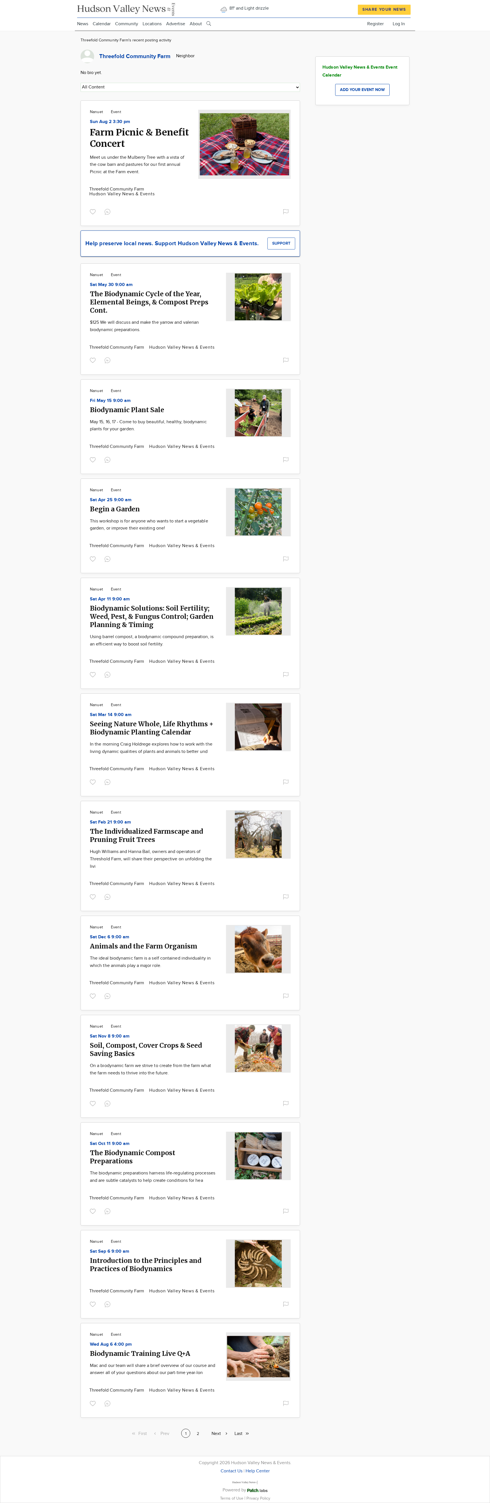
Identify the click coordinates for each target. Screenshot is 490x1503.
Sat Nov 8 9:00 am (110, 1036)
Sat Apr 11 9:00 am (110, 599)
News (82, 24)
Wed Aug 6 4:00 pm (111, 1344)
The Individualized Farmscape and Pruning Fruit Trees (146, 835)
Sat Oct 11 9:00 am (110, 1143)
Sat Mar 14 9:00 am (111, 714)
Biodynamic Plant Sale (127, 410)
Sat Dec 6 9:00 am (109, 937)
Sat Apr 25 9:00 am (111, 500)
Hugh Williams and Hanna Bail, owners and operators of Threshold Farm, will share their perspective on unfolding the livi (151, 859)
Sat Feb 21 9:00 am (110, 822)
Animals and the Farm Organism (143, 946)
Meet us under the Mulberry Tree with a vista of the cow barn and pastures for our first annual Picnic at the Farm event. (137, 165)
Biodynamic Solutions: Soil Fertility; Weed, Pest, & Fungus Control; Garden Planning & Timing (152, 616)
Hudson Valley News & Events (122, 194)
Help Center (258, 1471)
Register (375, 24)
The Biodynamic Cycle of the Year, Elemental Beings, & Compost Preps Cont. (149, 302)
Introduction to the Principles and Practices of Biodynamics (145, 1264)
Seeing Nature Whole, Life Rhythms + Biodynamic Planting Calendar (152, 728)
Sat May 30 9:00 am (111, 284)
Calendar (102, 24)
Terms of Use (232, 1498)
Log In (399, 24)
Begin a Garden (115, 509)
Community (126, 24)
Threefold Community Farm (116, 189)
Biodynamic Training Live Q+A (140, 1353)
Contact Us (231, 1471)
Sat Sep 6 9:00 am (109, 1251)
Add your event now (362, 89)
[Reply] (109, 211)
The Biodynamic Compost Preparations (132, 1157)
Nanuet (96, 112)
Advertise (175, 24)
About (196, 24)
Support (281, 243)
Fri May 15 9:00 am (110, 400)
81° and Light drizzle (248, 8)
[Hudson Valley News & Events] (126, 8)
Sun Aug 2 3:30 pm (110, 121)
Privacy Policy (258, 1498)
